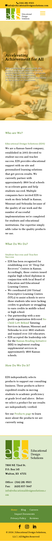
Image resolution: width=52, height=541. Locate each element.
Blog (23, 510)
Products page (23, 413)
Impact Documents (24, 514)
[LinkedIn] (34, 527)
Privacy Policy (18, 518)
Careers (34, 510)
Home (14, 510)
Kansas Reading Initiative (31, 341)
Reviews (34, 518)
